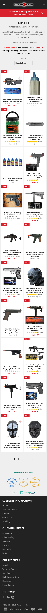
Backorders (7, 549)
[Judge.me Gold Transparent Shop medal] (35, 482)
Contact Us (7, 517)
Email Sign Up (8, 585)
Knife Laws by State (10, 577)
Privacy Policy (8, 537)
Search (5, 565)
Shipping (6, 541)
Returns (5, 545)
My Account (7, 533)
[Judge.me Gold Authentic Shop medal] (23, 482)
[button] (9, 103)
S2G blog (6, 521)
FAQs (4, 553)
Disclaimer (7, 581)
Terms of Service (9, 509)
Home (5, 505)
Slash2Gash (12, 605)
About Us (6, 513)
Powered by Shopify (24, 605)
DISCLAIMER (37, 47)
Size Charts (7, 573)
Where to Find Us (9, 569)
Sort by (23, 58)
